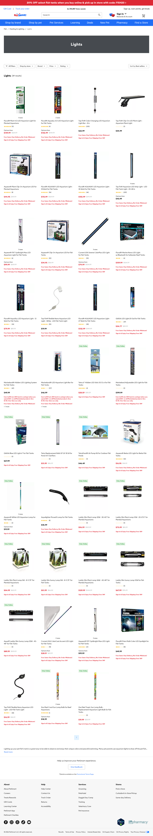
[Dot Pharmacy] (138, 822)
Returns (44, 802)
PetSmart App (9, 811)
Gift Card (7, 9)
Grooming (82, 789)
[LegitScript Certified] (120, 822)
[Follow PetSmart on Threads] (17, 822)
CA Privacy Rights (122, 832)
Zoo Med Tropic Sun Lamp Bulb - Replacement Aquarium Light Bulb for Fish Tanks (94, 709)
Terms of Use (69, 832)
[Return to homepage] (20, 14)
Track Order (46, 798)
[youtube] (29, 822)
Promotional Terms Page (85, 774)
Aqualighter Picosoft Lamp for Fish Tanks (57, 517)
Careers (7, 793)
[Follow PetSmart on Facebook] (6, 822)
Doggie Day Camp (85, 798)
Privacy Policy (81, 832)
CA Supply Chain (108, 832)
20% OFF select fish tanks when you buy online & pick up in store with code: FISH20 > (76, 2)
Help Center (46, 789)
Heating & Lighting (17, 29)
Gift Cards (8, 802)
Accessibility (46, 806)
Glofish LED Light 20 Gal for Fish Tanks (130, 318)
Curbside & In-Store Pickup (126, 793)
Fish (5, 29)
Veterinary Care (84, 806)
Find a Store (120, 789)
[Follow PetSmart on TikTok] (23, 822)
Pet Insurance (83, 811)
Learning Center (10, 806)
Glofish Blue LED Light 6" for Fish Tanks (19, 453)
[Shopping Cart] (146, 16)
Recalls (61, 832)
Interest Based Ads (94, 832)
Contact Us (45, 793)
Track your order (22, 9)
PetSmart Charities (11, 815)
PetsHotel (82, 793)
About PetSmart (10, 789)
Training (81, 802)
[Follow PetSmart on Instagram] (12, 822)
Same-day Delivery (123, 798)
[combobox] (71, 14)
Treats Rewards (10, 798)
